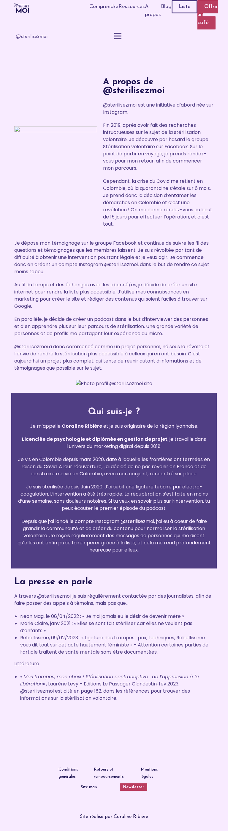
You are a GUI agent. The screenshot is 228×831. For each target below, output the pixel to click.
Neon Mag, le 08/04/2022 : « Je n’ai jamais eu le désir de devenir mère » (102, 616)
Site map (89, 787)
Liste (184, 7)
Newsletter (133, 787)
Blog (166, 7)
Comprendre (103, 7)
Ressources (131, 7)
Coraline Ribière (131, 816)
